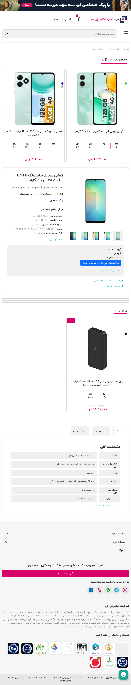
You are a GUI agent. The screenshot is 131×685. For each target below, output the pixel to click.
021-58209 (63, 573)
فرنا (127, 49)
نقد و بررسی (101, 430)
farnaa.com (65, 680)
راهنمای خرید (118, 533)
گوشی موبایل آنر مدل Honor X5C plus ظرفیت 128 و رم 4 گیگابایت (33, 133)
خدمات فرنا (119, 542)
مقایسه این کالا (113, 286)
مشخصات (121, 430)
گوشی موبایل (113, 49)
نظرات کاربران (79, 430)
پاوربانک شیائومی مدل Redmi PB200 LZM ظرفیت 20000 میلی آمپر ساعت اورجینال (97, 383)
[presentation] (125, 113)
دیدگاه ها (45, 194)
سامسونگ (98, 49)
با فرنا (122, 550)
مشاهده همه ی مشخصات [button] (107, 505)
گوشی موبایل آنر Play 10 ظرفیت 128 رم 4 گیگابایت (97, 131)
